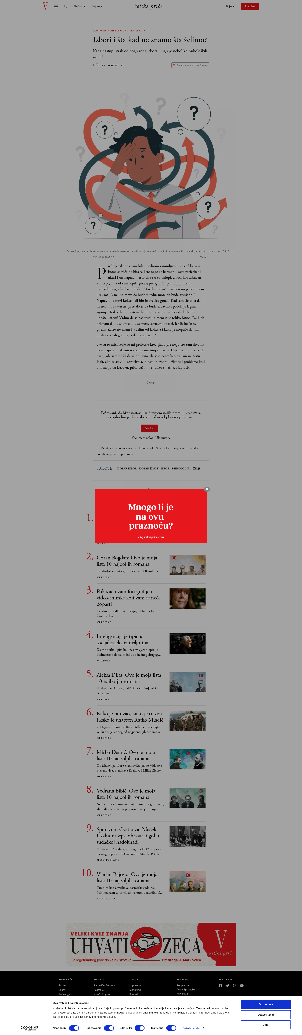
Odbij (266, 1024)
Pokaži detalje (191, 1028)
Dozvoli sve (266, 1004)
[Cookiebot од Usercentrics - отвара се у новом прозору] (29, 1028)
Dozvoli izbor (266, 1014)
